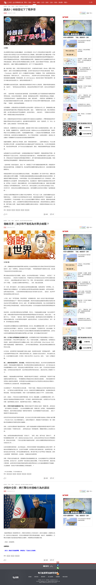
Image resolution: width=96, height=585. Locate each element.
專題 (65, 2)
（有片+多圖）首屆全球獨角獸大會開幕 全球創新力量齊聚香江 (84, 78)
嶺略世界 (9, 473)
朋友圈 (60, 2)
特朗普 (29, 473)
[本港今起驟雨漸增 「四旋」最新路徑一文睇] (77, 28)
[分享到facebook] (58, 565)
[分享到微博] (58, 574)
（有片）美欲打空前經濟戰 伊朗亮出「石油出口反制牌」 (20, 550)
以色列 (19, 473)
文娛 (51, 2)
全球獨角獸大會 (18, 2)
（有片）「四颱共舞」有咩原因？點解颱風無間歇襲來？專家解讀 (84, 97)
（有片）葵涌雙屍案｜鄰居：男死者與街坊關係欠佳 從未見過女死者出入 (85, 69)
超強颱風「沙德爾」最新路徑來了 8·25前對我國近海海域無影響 (84, 60)
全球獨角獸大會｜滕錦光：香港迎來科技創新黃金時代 (84, 105)
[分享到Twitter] (58, 571)
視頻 (29, 2)
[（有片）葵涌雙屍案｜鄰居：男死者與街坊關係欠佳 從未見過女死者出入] (70, 71)
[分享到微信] (58, 568)
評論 (34, 2)
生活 (42, 2)
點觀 (38, 2)
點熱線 (30, 576)
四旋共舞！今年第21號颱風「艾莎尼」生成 (84, 86)
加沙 (14, 473)
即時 (25, 2)
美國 (13, 555)
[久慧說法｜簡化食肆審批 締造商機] (70, 53)
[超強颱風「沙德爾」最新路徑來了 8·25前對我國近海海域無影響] (70, 62)
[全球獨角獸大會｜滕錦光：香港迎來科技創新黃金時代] (70, 107)
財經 (47, 2)
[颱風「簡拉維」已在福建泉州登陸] (70, 117)
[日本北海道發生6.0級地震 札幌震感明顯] (70, 43)
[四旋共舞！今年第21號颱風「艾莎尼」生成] (70, 89)
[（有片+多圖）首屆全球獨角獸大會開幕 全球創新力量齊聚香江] (70, 80)
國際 (5, 491)
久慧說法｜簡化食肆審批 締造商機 (84, 50)
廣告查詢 (36, 576)
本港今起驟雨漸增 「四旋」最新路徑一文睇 (76, 37)
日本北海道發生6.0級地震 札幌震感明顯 (85, 41)
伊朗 (8, 555)
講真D (5, 13)
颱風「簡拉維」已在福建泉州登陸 (84, 114)
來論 (5, 227)
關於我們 (43, 576)
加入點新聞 (50, 576)
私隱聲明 (58, 576)
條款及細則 (65, 576)
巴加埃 (17, 555)
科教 (55, 2)
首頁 (10, 2)
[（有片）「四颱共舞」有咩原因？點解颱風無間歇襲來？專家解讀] (70, 98)
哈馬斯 (24, 473)
